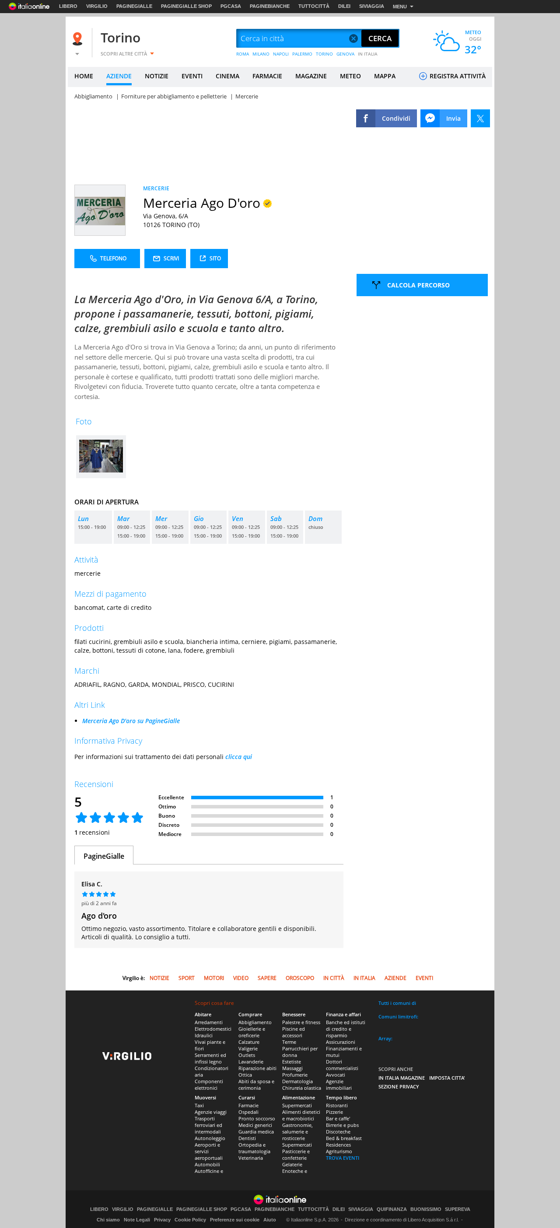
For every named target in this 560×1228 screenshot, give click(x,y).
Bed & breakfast (344, 1138)
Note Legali (137, 1219)
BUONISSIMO (425, 1209)
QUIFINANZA (392, 1209)
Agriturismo (339, 1151)
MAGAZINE (311, 76)
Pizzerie (334, 1112)
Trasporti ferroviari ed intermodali (208, 1125)
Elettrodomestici (213, 1028)
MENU (400, 6)
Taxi (199, 1105)
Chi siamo (108, 1219)
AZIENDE (119, 76)
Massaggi (292, 1068)
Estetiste (291, 1061)
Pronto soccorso (256, 1118)
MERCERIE (156, 188)
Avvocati (335, 1074)
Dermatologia (297, 1081)
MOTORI (214, 978)
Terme (289, 1042)
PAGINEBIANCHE (270, 6)
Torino (120, 37)
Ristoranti (337, 1105)
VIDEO (240, 978)
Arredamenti (209, 1022)
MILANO (261, 54)
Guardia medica (256, 1131)
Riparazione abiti (257, 1068)
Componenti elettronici (209, 1084)
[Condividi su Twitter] (480, 118)
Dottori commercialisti (342, 1064)
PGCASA (230, 6)
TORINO (324, 54)
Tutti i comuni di (397, 1003)
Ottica (245, 1074)
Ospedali (248, 1112)
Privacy (162, 1219)
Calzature (248, 1042)
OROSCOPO (300, 978)
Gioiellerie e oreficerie (251, 1032)
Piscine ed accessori (293, 1032)
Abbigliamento (255, 1022)
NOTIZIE (156, 76)
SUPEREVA (457, 1209)
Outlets (246, 1055)
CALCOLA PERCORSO (418, 285)
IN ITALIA (368, 54)
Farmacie (248, 1105)
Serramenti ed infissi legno (210, 1058)
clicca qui (238, 756)
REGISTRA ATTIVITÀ (457, 76)
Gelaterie (292, 1164)
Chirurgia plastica (301, 1088)
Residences (338, 1144)
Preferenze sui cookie (234, 1219)
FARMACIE (267, 76)
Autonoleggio (210, 1138)
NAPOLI (281, 54)
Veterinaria (250, 1158)
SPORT (186, 978)
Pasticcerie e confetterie (296, 1154)
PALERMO (302, 54)
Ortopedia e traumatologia (254, 1148)
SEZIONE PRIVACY (398, 1086)
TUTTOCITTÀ (313, 6)
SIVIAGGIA (371, 6)
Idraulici (204, 1035)
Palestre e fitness (301, 1022)
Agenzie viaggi (211, 1112)
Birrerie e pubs (342, 1125)
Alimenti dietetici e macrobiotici (301, 1115)
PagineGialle (104, 856)
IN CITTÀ (333, 978)
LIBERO (68, 6)
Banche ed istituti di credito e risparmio (345, 1029)
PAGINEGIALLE (134, 6)
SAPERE (267, 978)
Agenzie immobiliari (339, 1084)
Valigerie (248, 1048)
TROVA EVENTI (342, 1158)
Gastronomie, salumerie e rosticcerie (297, 1131)
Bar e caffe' (338, 1118)
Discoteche (338, 1131)
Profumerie (295, 1074)
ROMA (242, 54)
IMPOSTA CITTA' (447, 1077)
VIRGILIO (97, 6)
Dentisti (247, 1138)
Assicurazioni (340, 1042)
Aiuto (269, 1219)
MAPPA (385, 76)
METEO (350, 76)
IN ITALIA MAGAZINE (401, 1077)
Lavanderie (250, 1061)
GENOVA (345, 54)
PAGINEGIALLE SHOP (186, 6)
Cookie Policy (190, 1219)
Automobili (207, 1164)
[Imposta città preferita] (79, 38)
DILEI (344, 6)
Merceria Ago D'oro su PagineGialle (131, 721)
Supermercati (297, 1105)
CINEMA (227, 76)
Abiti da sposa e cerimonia (256, 1084)
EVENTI (192, 76)
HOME (83, 76)
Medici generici (255, 1125)
